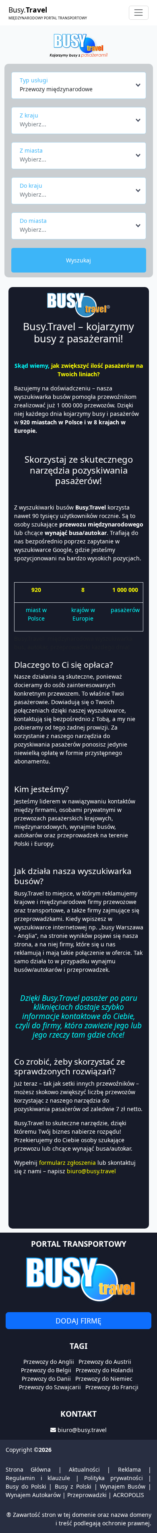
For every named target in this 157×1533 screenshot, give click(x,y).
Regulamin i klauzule (38, 1478)
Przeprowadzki (87, 1495)
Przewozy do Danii (46, 1378)
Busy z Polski (73, 1486)
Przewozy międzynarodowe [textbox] (56, 89)
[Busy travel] (78, 1279)
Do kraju (31, 185)
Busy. (47, 12)
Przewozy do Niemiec (103, 1378)
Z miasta (31, 150)
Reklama (129, 1469)
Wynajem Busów (122, 1486)
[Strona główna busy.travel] (78, 45)
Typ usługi (34, 80)
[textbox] (76, 121)
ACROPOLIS (128, 1495)
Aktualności (84, 1469)
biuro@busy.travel (82, 1430)
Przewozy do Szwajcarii (50, 1387)
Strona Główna (28, 1469)
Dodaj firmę (78, 1320)
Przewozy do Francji (111, 1387)
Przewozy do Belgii (46, 1370)
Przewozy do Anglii (48, 1361)
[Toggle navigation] (139, 13)
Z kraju (29, 115)
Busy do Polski (26, 1486)
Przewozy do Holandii (104, 1370)
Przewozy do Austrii (104, 1361)
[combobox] (81, 85)
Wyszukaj (78, 260)
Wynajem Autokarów (33, 1495)
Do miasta (33, 220)
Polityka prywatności (113, 1478)
